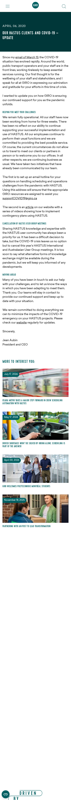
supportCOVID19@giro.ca (19, 198)
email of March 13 (26, 57)
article (29, 207)
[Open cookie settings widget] (6, 794)
